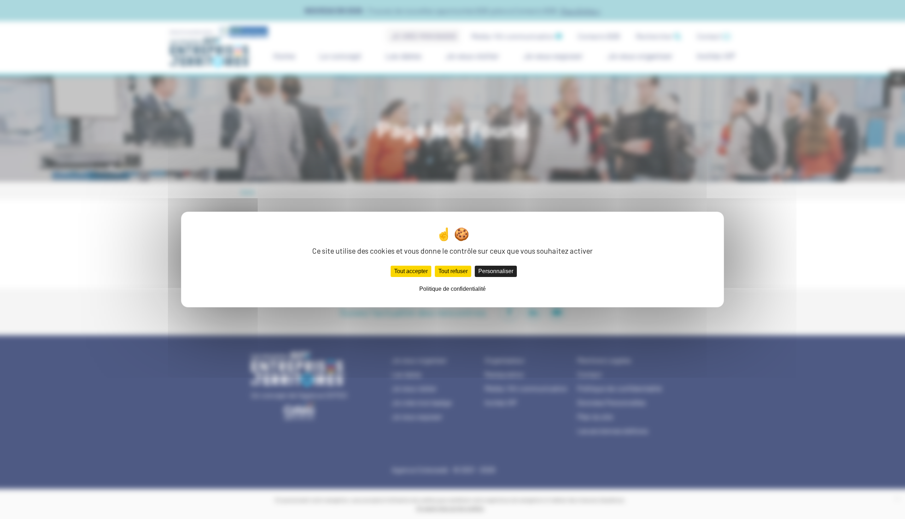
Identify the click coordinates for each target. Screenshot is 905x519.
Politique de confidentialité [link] (452, 289)
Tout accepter (411, 271)
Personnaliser (495, 271)
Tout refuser (453, 271)
